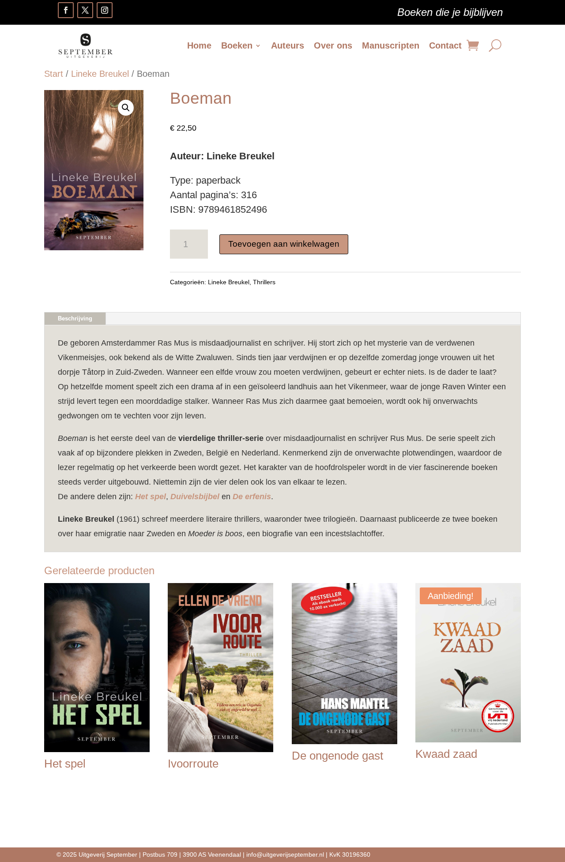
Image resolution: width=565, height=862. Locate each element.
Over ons (333, 45)
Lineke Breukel (100, 74)
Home (199, 45)
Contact (445, 45)
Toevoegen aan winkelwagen (283, 243)
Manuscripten (390, 45)
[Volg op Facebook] (66, 10)
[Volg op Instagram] (105, 10)
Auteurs (287, 45)
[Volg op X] (85, 10)
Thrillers (264, 282)
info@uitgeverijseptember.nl (285, 854)
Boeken (236, 45)
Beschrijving (75, 318)
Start (53, 74)
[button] (126, 108)
